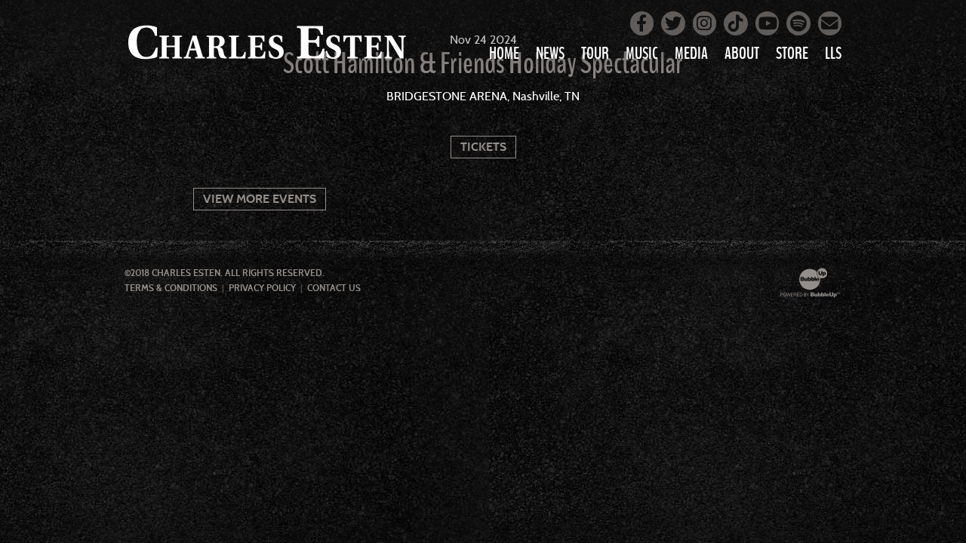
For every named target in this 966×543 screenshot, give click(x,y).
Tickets (483, 147)
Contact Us (334, 288)
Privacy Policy (262, 288)
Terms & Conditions (171, 288)
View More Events (259, 199)
